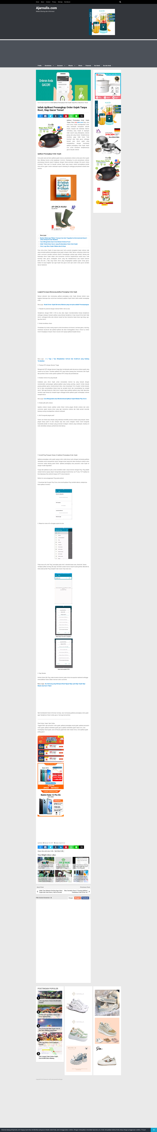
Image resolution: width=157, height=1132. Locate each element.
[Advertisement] (78, 51)
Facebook (85, 898)
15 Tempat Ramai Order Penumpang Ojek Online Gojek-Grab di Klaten (62, 879)
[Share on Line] (76, 116)
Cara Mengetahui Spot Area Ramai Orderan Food (55, 242)
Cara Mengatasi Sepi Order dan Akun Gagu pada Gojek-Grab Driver (45, 866)
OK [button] (154, 1130)
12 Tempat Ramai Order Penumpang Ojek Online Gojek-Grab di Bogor (62, 866)
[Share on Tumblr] (55, 116)
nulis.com (79, 122)
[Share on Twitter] (50, 116)
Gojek (57, 843)
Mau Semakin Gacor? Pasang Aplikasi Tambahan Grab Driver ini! (75, 891)
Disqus (71, 898)
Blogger (77, 898)
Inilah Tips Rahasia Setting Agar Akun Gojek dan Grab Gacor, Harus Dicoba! (80, 866)
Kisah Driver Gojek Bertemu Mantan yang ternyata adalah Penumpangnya (66, 304)
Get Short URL (59, 851)
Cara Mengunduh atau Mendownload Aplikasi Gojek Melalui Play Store (65, 398)
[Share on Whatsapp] (71, 116)
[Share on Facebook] (45, 116)
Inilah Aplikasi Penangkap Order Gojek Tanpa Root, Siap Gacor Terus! (62, 108)
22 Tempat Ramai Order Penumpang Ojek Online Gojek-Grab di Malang (45, 879)
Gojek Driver (62, 843)
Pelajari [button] (143, 1130)
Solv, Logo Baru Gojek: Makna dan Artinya (53, 246)
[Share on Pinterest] (66, 116)
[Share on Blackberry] (81, 116)
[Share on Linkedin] (60, 116)
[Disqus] (63, 919)
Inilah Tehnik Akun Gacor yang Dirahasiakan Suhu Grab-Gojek (59, 244)
